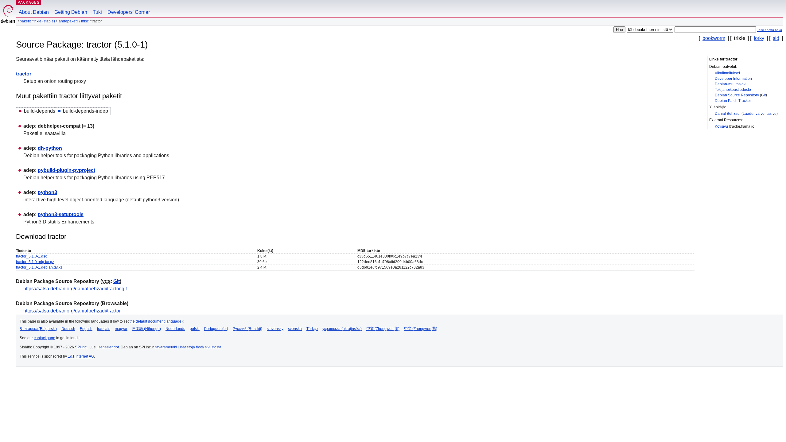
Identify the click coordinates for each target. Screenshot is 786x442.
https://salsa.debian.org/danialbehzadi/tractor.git (75, 288)
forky (759, 38)
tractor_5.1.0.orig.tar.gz (35, 262)
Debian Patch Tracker (733, 101)
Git (763, 95)
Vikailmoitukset (727, 73)
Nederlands (175, 329)
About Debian (34, 12)
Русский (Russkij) (247, 329)
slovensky (275, 329)
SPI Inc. (81, 347)
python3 (47, 192)
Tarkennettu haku (769, 30)
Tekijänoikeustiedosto (733, 89)
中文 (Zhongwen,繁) (420, 329)
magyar (121, 329)
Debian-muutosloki (730, 84)
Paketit (25, 21)
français (103, 329)
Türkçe (312, 329)
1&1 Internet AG (81, 356)
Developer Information (733, 78)
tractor (23, 73)
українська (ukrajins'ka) (342, 329)
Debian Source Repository (737, 95)
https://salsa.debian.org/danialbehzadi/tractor (72, 310)
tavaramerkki (166, 347)
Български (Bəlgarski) (38, 329)
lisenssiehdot (108, 347)
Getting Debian (70, 12)
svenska (295, 329)
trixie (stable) (44, 21)
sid (776, 38)
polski (195, 329)
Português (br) (216, 329)
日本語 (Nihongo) (146, 329)
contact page (44, 338)
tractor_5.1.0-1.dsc (31, 256)
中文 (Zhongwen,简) (382, 329)
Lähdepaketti (68, 21)
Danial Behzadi (728, 113)
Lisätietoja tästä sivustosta (199, 347)
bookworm (713, 38)
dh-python (50, 148)
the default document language (155, 321)
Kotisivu (721, 126)
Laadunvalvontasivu (759, 113)
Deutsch (68, 329)
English (86, 329)
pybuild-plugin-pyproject (66, 170)
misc (85, 21)
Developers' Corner (128, 12)
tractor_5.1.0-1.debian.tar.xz (39, 267)
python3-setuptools (61, 214)
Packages (29, 2)
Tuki (97, 12)
